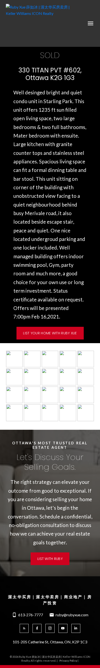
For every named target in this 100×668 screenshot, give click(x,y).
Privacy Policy (68, 660)
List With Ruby (50, 559)
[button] (49, 333)
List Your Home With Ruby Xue (50, 333)
